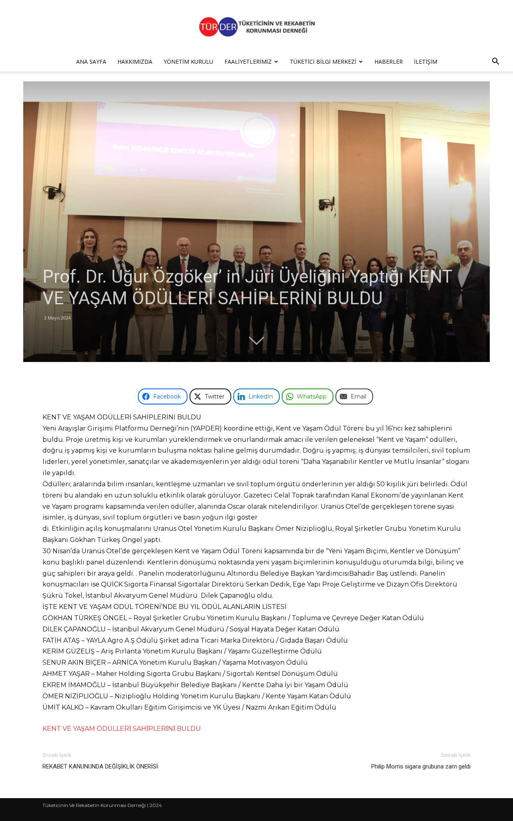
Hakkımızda (134, 61)
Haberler (388, 61)
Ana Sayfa (91, 61)
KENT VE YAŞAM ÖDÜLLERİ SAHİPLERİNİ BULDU (121, 728)
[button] (495, 62)
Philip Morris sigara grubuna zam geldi (421, 766)
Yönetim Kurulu (188, 61)
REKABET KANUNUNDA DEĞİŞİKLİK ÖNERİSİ (100, 766)
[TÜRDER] (256, 26)
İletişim (425, 61)
